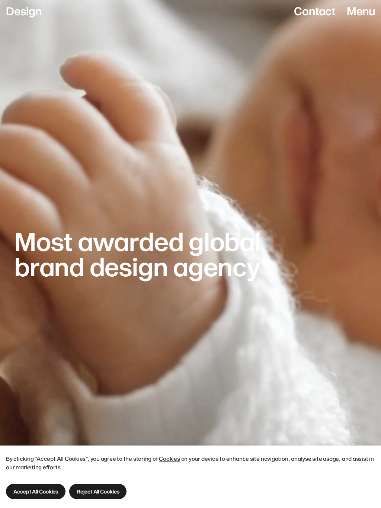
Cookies (169, 458)
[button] (35, 491)
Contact (314, 10)
